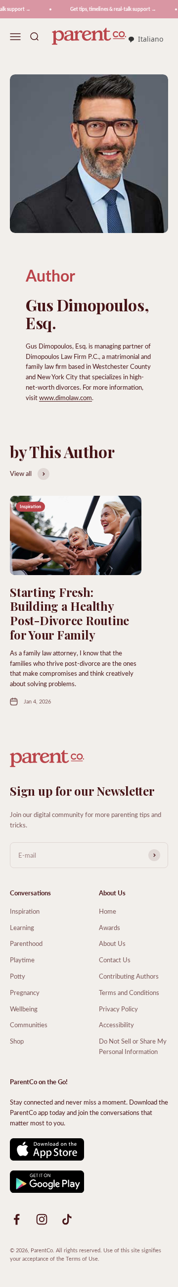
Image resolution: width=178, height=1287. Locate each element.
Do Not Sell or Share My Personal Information (133, 1046)
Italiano (150, 39)
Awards (109, 927)
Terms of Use (82, 1258)
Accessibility (116, 1024)
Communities (28, 1024)
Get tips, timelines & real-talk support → (110, 8)
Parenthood (26, 943)
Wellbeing (24, 1008)
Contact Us (115, 959)
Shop (17, 1041)
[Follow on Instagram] (41, 1219)
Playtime (22, 959)
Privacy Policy (118, 1008)
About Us (112, 943)
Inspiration (25, 911)
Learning (22, 927)
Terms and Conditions (129, 992)
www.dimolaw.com (65, 397)
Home (107, 911)
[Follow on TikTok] (67, 1219)
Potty (17, 976)
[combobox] (145, 40)
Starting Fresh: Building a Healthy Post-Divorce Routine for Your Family (69, 613)
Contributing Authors (129, 976)
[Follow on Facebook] (16, 1219)
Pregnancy (25, 992)
